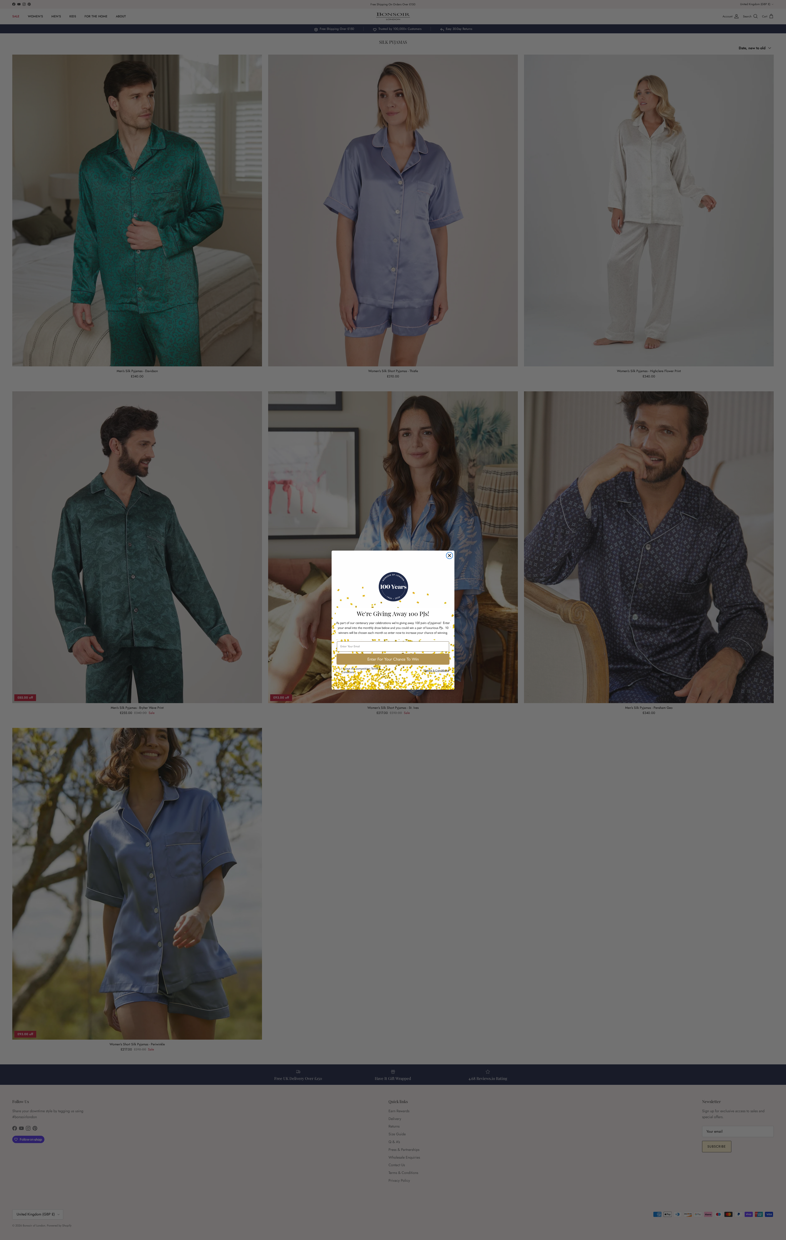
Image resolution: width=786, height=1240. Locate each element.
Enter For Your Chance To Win (393, 659)
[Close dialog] (449, 555)
